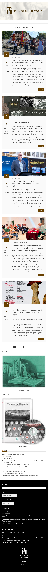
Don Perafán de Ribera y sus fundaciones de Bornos (13, 471)
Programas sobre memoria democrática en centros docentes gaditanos (26, 183)
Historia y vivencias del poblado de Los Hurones (13, 454)
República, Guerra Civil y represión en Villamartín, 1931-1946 (16, 466)
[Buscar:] (24, 488)
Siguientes (31, 347)
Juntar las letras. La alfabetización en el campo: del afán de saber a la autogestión (20, 475)
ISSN (21, 555)
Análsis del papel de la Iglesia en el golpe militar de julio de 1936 (16, 515)
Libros (5, 450)
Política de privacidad (24, 562)
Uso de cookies (24, 564)
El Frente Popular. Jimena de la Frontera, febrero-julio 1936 (15, 464)
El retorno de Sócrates (7, 458)
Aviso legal (24, 561)
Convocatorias (16, 242)
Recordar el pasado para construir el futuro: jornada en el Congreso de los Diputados (27, 312)
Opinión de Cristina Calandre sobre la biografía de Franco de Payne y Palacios (19, 523)
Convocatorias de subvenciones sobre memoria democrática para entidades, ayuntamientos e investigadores (28, 248)
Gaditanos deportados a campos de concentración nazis (14, 469)
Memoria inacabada (6, 456)
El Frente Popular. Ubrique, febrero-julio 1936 (12, 473)
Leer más (41, 89)
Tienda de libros (8, 529)
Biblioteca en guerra (20, 122)
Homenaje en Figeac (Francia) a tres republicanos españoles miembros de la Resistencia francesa (27, 62)
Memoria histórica (17, 57)
